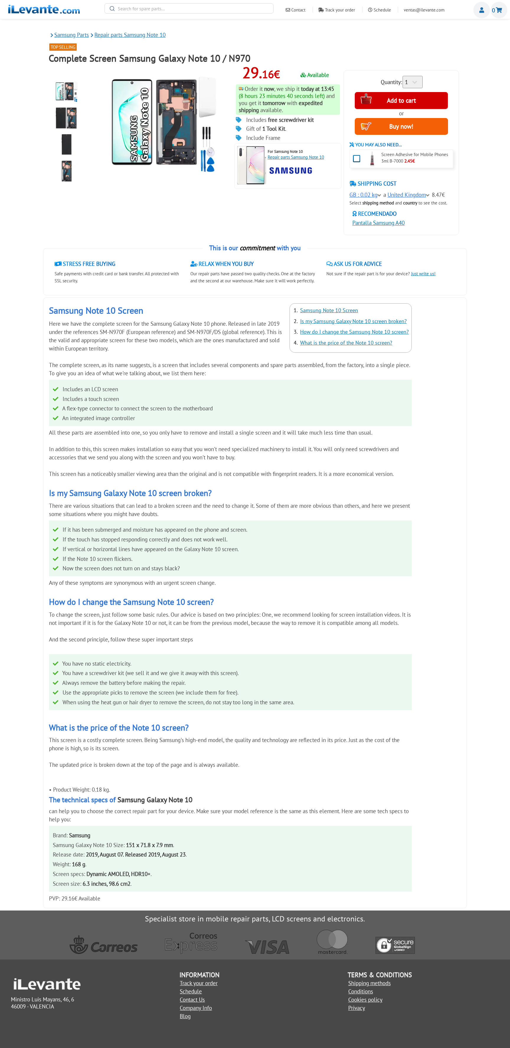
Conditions (360, 991)
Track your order (339, 10)
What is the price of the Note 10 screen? (346, 342)
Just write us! (423, 273)
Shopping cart (499, 10)
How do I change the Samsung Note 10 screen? (354, 331)
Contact (297, 10)
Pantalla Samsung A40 (378, 222)
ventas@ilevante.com (424, 10)
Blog (185, 1016)
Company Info (196, 1007)
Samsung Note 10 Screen (329, 310)
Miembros (481, 10)
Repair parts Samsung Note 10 (296, 157)
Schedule (381, 10)
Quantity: (391, 82)
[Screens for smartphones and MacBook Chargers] (44, 11)
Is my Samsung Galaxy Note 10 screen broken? (353, 321)
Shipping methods (369, 983)
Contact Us (192, 999)
